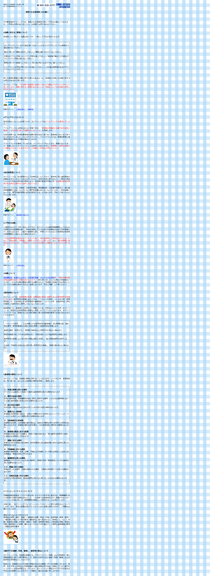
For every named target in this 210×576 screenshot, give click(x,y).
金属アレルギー (20, 277)
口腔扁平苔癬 (33, 277)
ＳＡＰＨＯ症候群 (47, 277)
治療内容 (30, 109)
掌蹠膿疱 (7, 277)
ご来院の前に (20, 109)
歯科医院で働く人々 (22, 215)
